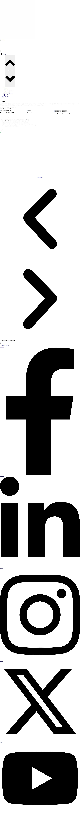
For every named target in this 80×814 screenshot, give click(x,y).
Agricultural (6, 92)
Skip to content (2, 39)
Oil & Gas (6, 88)
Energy (5, 95)
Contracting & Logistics (8, 93)
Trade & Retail (6, 91)
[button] (40, 219)
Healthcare (6, 89)
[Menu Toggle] (0, 51)
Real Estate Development (8, 90)
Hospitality (6, 87)
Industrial (6, 94)
